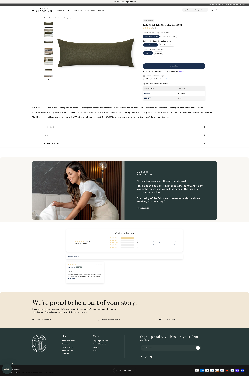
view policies (170, 79)
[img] (72, 264)
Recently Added (68, 344)
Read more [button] (71, 279)
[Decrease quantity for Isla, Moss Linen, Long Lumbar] (145, 58)
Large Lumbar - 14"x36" (151, 36)
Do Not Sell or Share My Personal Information (43, 372)
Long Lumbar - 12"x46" (168, 36)
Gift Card (65, 354)
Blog (95, 350)
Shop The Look (67, 350)
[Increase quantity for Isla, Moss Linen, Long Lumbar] (154, 58)
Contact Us (228, 4)
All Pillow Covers (68, 341)
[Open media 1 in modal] (96, 53)
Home (45, 18)
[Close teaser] (13, 363)
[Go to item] (48, 24)
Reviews (221, 4)
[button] (147, 28)
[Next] (132, 57)
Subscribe (198, 348)
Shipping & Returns (239, 4)
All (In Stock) (53, 18)
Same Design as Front (166, 45)
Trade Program (212, 4)
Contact (96, 347)
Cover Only (148, 53)
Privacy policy (16, 372)
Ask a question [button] (164, 243)
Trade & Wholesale (100, 344)
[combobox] (195, 10)
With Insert (158, 53)
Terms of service (26, 372)
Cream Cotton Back (150, 45)
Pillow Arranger (68, 347)
